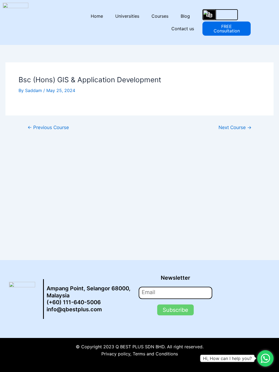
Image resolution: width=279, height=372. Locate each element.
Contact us (182, 28)
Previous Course (48, 127)
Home (97, 16)
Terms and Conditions (155, 353)
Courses (159, 16)
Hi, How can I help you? (227, 358)
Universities (127, 16)
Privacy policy (115, 353)
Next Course (235, 127)
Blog (185, 16)
